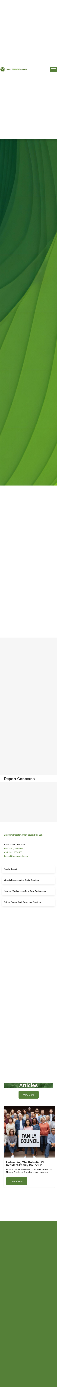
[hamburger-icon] (53, 69)
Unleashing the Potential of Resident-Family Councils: (25, 1164)
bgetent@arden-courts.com (16, 856)
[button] (28, 835)
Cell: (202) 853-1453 (13, 852)
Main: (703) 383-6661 (13, 848)
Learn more (17, 1181)
